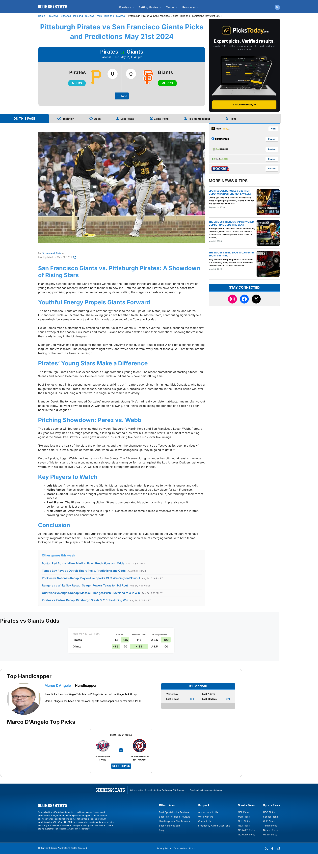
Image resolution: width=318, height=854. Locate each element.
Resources (189, 7)
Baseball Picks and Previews (77, 15)
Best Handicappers (170, 825)
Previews (125, 7)
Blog (161, 830)
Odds (97, 118)
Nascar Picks (270, 830)
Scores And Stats (51, 253)
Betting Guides (148, 7)
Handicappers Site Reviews (174, 821)
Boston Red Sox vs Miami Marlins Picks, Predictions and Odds (83, 563)
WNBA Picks (270, 834)
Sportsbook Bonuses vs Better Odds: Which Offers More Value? (230, 192)
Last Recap (127, 118)
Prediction (67, 118)
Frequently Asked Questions (214, 825)
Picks (233, 118)
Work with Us (205, 816)
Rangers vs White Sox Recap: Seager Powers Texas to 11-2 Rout (85, 585)
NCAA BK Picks (246, 834)
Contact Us (204, 821)
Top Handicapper (199, 118)
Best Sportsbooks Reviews (174, 812)
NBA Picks (244, 825)
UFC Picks (269, 812)
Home (41, 15)
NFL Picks (243, 812)
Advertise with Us (208, 812)
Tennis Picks (270, 825)
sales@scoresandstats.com (209, 790)
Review (272, 139)
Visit (273, 128)
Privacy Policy (164, 848)
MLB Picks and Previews (111, 15)
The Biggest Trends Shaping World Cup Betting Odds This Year (231, 223)
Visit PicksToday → (244, 104)
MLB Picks (244, 816)
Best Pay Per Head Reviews (174, 816)
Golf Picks (268, 821)
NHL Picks (244, 821)
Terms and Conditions (184, 848)
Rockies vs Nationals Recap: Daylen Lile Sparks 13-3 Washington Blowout (91, 578)
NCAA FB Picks (246, 830)
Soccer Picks (270, 816)
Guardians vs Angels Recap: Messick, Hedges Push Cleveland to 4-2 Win (91, 593)
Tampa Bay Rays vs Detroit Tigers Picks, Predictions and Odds (84, 570)
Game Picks (161, 118)
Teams (170, 7)
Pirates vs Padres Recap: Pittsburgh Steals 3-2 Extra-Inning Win (85, 600)
